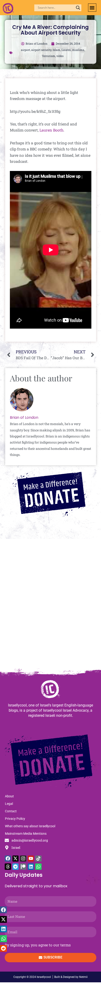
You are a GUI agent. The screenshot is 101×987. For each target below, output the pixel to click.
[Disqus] (50, 605)
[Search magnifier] (78, 7)
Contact (11, 811)
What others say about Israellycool (30, 826)
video (60, 56)
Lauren (66, 50)
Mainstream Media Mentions (26, 833)
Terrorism (48, 56)
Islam (56, 50)
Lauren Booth (51, 130)
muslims (78, 50)
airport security (41, 50)
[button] (92, 8)
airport (25, 50)
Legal (9, 804)
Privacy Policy (15, 818)
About (9, 796)
